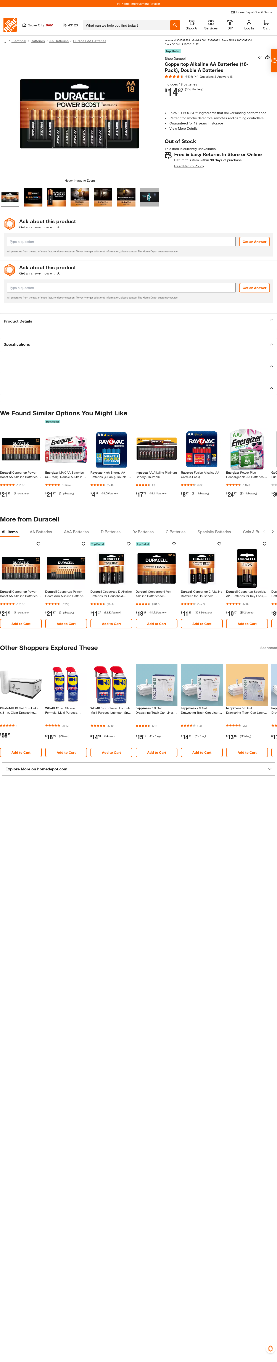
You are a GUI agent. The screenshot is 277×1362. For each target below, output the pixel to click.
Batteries (38, 41)
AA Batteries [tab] (41, 531)
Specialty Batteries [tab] (214, 531)
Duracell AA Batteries (89, 41)
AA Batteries (59, 41)
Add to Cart (21, 623)
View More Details (183, 128)
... (5, 41)
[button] (138, 321)
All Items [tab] (10, 531)
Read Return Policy (189, 166)
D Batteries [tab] (111, 531)
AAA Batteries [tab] (76, 531)
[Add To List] (259, 57)
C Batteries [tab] (175, 531)
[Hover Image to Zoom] (80, 114)
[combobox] (126, 25)
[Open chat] (274, 60)
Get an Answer (254, 241)
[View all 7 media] (149, 197)
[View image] (10, 197)
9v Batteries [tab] (143, 531)
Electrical (18, 41)
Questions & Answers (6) (217, 76)
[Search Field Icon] (175, 25)
